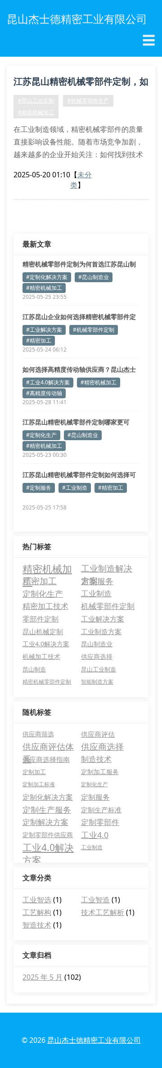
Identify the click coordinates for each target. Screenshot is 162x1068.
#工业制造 (74, 487)
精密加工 (39, 581)
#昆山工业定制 (36, 100)
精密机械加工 (47, 568)
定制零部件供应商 (47, 834)
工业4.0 (94, 834)
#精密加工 (38, 340)
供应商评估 (98, 734)
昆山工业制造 (98, 669)
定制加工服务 (100, 771)
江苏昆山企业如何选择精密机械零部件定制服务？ (79, 316)
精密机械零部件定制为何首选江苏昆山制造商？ (79, 264)
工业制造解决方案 (106, 569)
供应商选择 (96, 656)
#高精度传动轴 (44, 393)
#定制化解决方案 (47, 277)
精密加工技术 (45, 606)
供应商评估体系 (48, 747)
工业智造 (95, 900)
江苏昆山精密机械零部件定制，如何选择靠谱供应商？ (81, 82)
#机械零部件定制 (93, 329)
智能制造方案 (97, 681)
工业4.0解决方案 (45, 644)
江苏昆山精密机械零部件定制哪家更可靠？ (76, 422)
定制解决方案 (45, 822)
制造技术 (96, 759)
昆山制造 (34, 669)
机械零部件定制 (108, 606)
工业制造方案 (101, 631)
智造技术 (36, 925)
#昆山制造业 (93, 277)
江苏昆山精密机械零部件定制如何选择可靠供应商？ (79, 474)
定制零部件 (100, 822)
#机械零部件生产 (88, 100)
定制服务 (97, 580)
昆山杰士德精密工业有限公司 (94, 1040)
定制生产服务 (46, 809)
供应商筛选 (38, 734)
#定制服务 (38, 487)
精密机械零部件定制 (46, 681)
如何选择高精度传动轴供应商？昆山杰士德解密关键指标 (79, 369)
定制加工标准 (38, 784)
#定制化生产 (41, 435)
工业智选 (36, 900)
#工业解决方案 (44, 329)
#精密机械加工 (36, 112)
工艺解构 (36, 912)
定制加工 (34, 772)
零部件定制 (40, 619)
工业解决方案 (102, 619)
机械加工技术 (41, 656)
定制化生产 (42, 593)
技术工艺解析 (102, 912)
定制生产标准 (101, 809)
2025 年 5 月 (42, 977)
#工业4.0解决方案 (48, 382)
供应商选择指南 (46, 759)
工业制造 (96, 593)
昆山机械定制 (42, 631)
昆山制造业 (96, 644)
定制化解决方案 (47, 797)
